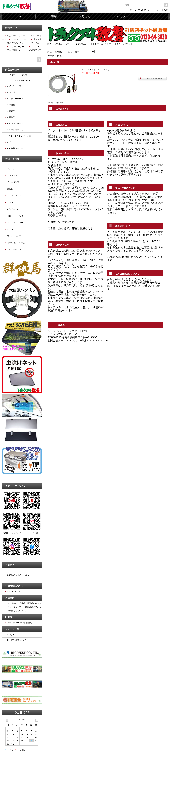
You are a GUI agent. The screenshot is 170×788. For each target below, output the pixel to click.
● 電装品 (58, 44)
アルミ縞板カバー (15, 50)
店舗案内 (10, 598)
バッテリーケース (18, 46)
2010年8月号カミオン (17, 640)
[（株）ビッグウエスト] (22, 657)
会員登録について (14, 585)
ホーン (10, 229)
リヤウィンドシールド (17, 243)
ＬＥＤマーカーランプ (101, 44)
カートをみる (162, 10)
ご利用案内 (52, 16)
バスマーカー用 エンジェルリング (98, 70)
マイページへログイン (140, 10)
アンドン (11, 169)
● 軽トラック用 (14, 86)
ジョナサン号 (12, 629)
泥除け (10, 189)
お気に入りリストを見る (18, 575)
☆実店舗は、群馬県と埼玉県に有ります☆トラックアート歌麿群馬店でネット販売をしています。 (24, 607)
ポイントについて (15, 591)
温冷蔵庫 (38, 39)
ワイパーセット (14, 249)
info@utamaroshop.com (94, 340)
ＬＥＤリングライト (21, 80)
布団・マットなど (15, 216)
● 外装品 (11, 105)
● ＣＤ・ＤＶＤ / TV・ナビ (19, 136)
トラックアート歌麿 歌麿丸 (19, 622)
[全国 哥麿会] (22, 703)
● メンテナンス (14, 142)
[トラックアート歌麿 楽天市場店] (22, 672)
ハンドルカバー (14, 209)
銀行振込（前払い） (64, 184)
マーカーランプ (14, 236)
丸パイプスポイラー (16, 43)
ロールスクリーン (20, 39)
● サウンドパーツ (15, 123)
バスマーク (37, 46)
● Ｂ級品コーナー (15, 148)
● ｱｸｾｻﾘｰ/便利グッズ (16, 130)
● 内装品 (11, 111)
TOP (18, 16)
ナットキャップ (14, 195)
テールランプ (13, 182)
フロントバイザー (15, 222)
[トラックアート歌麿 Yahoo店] (22, 688)
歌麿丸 (8, 617)
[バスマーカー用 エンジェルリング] (62, 95)
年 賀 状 (10, 634)
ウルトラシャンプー (16, 36)
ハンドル (11, 202)
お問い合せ (85, 16)
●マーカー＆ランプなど (76, 44)
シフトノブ (12, 175)
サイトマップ (118, 16)
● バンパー (12, 92)
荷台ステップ (35, 50)
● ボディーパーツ (15, 98)
